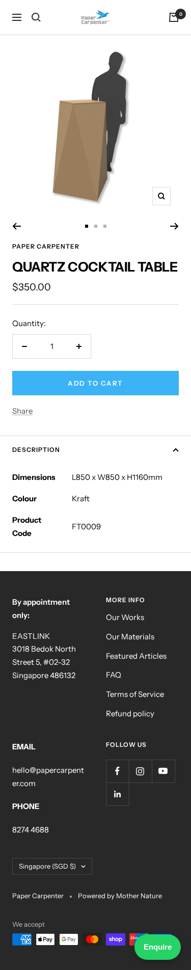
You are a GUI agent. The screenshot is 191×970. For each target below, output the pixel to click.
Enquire (158, 946)
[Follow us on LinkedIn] (117, 794)
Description (36, 449)
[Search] (36, 17)
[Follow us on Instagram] (140, 771)
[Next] (174, 226)
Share (22, 411)
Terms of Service (135, 694)
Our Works (125, 617)
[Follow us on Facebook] (117, 771)
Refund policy (130, 713)
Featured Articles (136, 656)
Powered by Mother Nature (120, 896)
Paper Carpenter (45, 246)
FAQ (113, 675)
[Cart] (174, 17)
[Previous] (16, 226)
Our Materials (130, 636)
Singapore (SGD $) (47, 866)
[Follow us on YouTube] (163, 771)
